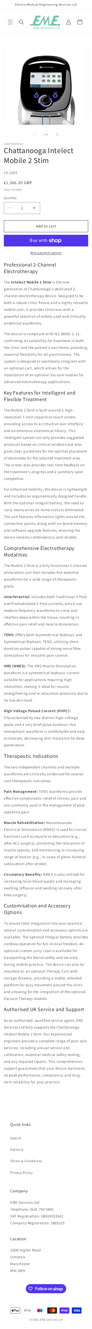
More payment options (46, 253)
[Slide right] (57, 134)
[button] (10, 22)
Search (15, 1138)
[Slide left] (34, 134)
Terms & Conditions (26, 1161)
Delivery (17, 1149)
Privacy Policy (21, 1172)
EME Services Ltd (51, 1319)
